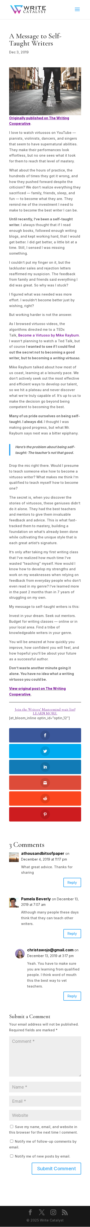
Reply (72, 882)
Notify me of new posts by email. (42, 1156)
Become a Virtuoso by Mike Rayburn (48, 335)
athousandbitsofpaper (42, 853)
